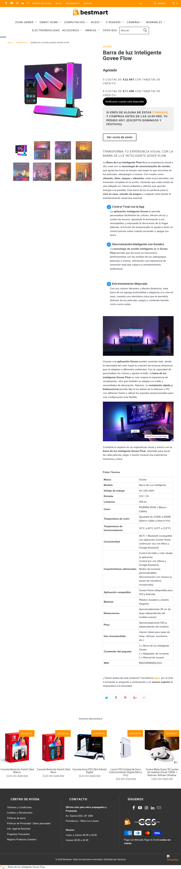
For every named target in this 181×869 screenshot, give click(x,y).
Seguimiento (73, 3)
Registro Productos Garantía (21, 839)
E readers (114, 22)
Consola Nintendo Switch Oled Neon (53, 747)
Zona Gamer (24, 22)
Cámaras (134, 22)
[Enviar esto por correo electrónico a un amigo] (144, 698)
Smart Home (49, 22)
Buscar (88, 3)
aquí (157, 677)
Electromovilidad (46, 30)
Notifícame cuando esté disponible (125, 101)
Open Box (110, 30)
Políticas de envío (16, 818)
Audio (96, 22)
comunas (160, 112)
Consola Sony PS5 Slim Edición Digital (89, 747)
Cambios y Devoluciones (20, 812)
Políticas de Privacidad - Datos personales (29, 823)
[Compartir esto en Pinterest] (125, 698)
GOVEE (107, 46)
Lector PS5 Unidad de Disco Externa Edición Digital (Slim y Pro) (126, 747)
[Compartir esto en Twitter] (106, 698)
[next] (94, 90)
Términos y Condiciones (19, 807)
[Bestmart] (90, 12)
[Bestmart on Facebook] (5, 3)
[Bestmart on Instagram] (17, 3)
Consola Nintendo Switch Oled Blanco (17, 747)
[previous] (12, 90)
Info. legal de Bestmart (18, 828)
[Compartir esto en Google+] (135, 698)
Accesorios (71, 30)
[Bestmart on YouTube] (11, 3)
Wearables (154, 22)
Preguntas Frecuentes (18, 834)
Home (3, 867)
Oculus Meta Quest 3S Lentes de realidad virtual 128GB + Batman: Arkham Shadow (162, 747)
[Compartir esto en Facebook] (116, 698)
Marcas (91, 30)
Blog (59, 3)
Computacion (75, 22)
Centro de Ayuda (41, 3)
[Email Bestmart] (28, 3)
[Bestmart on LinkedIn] (22, 3)
